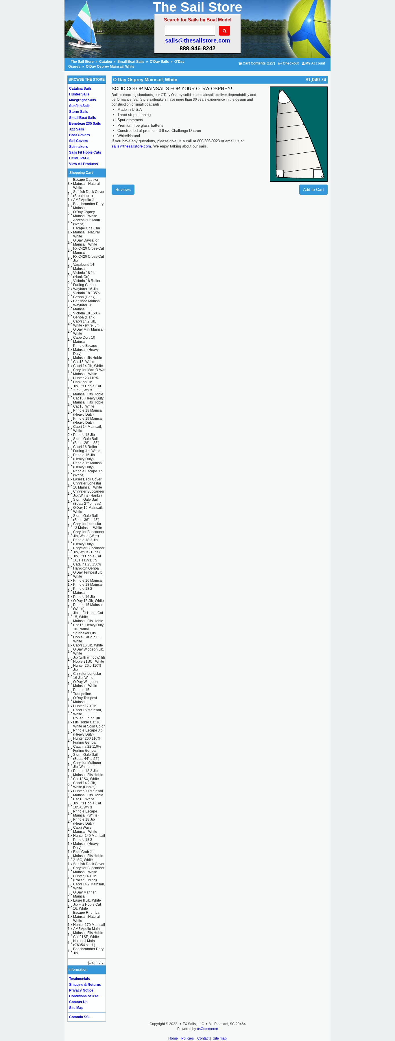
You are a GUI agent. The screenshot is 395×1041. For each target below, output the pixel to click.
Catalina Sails (80, 88)
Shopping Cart (81, 173)
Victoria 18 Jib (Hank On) (84, 275)
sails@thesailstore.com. (132, 146)
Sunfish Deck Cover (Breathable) (88, 194)
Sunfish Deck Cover (88, 864)
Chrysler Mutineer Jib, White (87, 765)
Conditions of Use (83, 996)
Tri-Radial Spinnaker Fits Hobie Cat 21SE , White (86, 635)
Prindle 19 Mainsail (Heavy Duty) (88, 421)
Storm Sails (78, 112)
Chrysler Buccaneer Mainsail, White (88, 870)
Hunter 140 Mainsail (89, 836)
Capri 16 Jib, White (88, 645)
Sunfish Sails (80, 106)
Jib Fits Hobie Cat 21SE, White (87, 388)
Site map (220, 1038)
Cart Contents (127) (258, 63)
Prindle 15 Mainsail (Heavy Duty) (88, 465)
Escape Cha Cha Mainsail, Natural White (86, 232)
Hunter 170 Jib (84, 706)
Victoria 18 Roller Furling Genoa (86, 283)
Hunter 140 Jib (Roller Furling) (85, 878)
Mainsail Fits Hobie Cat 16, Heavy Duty (88, 396)
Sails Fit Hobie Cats (85, 152)
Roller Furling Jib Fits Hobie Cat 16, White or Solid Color (89, 722)
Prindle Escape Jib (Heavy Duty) (88, 732)
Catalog (105, 62)
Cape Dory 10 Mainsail (84, 340)
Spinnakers (78, 147)
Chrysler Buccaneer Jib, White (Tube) (88, 550)
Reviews (123, 189)
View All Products (83, 164)
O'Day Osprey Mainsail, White (110, 67)
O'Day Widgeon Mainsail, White (85, 684)
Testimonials (79, 979)
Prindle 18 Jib (84, 435)
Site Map (76, 1008)
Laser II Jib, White (87, 900)
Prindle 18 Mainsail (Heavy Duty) (88, 412)
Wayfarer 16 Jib (85, 289)
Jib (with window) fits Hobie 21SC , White (89, 659)
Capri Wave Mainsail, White (85, 830)
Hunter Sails (79, 94)
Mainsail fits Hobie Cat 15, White (87, 360)
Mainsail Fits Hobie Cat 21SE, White (88, 935)
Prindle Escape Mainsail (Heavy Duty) (86, 350)
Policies (187, 1038)
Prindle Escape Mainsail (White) (86, 813)
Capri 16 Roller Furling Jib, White (86, 449)
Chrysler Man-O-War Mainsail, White (89, 372)
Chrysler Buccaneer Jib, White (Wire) (88, 534)
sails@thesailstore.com (197, 40)
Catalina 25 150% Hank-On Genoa (87, 566)
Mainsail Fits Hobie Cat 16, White (88, 404)
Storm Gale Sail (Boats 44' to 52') (86, 757)
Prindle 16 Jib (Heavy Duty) (84, 457)
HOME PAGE (79, 158)
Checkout (290, 63)
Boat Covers (79, 135)
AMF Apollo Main (86, 929)
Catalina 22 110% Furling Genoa (87, 749)
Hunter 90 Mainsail (88, 791)
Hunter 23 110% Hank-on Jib (86, 380)
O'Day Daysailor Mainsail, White (86, 242)
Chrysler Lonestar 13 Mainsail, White (87, 526)
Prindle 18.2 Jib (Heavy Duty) (85, 542)
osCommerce (207, 1029)
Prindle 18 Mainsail (88, 585)
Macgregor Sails (82, 100)
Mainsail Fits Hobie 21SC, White (88, 858)
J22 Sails (76, 129)
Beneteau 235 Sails (85, 123)
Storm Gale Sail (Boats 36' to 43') (86, 518)
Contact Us (78, 1002)
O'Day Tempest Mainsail (85, 700)
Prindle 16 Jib (84, 597)
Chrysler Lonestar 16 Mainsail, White (87, 485)
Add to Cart (313, 189)
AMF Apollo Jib (85, 200)
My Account (314, 63)
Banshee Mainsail (87, 301)
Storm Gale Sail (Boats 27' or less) (87, 502)
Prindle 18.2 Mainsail (82, 591)
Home (173, 1038)
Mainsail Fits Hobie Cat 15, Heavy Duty (88, 623)
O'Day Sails (159, 62)
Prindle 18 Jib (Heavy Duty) (84, 821)
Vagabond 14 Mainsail (83, 267)
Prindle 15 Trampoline (82, 692)
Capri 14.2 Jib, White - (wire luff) (86, 323)
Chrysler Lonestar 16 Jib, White (87, 676)
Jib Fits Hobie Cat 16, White (87, 906)
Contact (203, 1038)
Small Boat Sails (130, 62)
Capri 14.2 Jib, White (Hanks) (84, 785)
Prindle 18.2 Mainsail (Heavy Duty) (86, 844)
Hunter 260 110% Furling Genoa (87, 740)
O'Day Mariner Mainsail (84, 894)
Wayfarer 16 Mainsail (82, 307)
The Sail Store (83, 62)
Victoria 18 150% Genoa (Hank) (86, 315)
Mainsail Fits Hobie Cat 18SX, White (88, 777)
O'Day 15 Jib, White (88, 601)
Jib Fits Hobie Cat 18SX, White (87, 805)
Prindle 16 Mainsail (88, 580)
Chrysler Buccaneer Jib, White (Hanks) (88, 493)
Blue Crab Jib (84, 852)
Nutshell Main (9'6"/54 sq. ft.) (84, 943)
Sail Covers (78, 141)
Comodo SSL (80, 1017)
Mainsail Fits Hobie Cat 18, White (88, 797)
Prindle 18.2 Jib (85, 771)
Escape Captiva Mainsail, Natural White (86, 184)
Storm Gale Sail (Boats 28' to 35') (86, 441)
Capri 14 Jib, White (88, 366)
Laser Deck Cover (87, 479)
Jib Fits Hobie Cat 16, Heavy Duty (87, 558)
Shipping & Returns (85, 985)
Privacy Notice (81, 990)
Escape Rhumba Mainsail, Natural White (86, 917)
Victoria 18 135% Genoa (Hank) (86, 295)
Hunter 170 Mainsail (89, 925)
